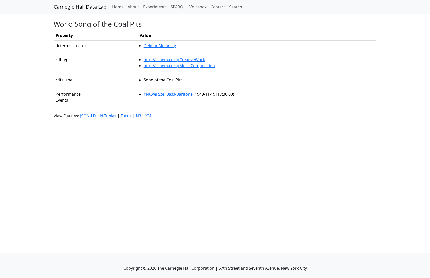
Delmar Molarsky (160, 45)
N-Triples (108, 116)
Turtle (126, 116)
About (133, 7)
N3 (138, 116)
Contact (218, 7)
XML (149, 116)
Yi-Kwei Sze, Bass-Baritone (168, 94)
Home (119, 7)
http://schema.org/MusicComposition (179, 65)
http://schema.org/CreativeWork (174, 59)
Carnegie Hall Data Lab (80, 6)
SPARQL (178, 7)
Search (235, 7)
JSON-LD (88, 116)
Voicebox (198, 7)
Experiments (155, 7)
